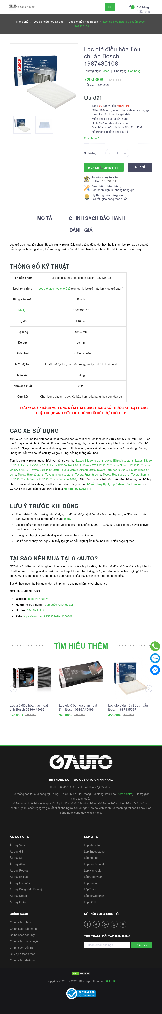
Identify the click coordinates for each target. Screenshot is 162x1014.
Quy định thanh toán (22, 954)
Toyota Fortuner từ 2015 (112, 470)
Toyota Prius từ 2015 (88, 474)
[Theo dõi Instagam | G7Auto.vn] (114, 924)
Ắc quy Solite (18, 902)
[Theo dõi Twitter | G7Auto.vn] (96, 924)
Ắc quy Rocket (19, 870)
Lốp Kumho (91, 858)
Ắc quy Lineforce (20, 883)
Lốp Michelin (92, 845)
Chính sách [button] (19, 914)
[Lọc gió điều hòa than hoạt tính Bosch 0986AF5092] (32, 678)
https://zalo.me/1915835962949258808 (48, 616)
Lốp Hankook (92, 870)
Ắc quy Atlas (17, 864)
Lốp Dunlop (91, 883)
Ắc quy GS (16, 851)
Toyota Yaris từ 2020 (63, 479)
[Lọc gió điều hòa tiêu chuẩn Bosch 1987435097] (130, 678)
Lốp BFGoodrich (94, 896)
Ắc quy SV (16, 858)
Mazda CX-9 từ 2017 (96, 465)
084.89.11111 (35, 610)
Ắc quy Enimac (19, 877)
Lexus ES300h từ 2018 (119, 460)
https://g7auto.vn (38, 599)
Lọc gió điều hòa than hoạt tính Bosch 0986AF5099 (78, 707)
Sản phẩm (144, 9)
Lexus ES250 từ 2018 (89, 460)
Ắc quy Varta (18, 845)
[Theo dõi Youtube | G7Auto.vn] (123, 924)
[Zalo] (155, 658)
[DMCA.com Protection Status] (81, 973)
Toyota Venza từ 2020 (35, 479)
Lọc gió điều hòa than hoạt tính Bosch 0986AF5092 (29, 707)
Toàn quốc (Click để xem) (59, 604)
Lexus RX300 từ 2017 (34, 465)
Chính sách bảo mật (22, 935)
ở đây (67, 519)
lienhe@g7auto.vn (100, 787)
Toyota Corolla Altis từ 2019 (77, 470)
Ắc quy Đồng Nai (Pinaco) (26, 889)
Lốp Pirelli (90, 902)
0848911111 (110, 181)
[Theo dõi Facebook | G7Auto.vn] (87, 924)
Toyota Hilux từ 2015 (31, 474)
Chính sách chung (21, 922)
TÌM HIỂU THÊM (81, 645)
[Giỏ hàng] (132, 7)
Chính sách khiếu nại (23, 960)
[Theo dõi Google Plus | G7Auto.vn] (105, 924)
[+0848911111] (155, 646)
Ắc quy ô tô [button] (19, 837)
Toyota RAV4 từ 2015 (116, 474)
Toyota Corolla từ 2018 (44, 470)
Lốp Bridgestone (94, 851)
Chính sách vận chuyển (24, 941)
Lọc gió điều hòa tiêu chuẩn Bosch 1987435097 (128, 707)
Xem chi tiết (125, 794)
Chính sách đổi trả (21, 947)
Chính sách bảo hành (23, 929)
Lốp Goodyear (93, 877)
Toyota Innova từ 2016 (59, 474)
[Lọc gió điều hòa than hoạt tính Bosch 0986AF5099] (81, 678)
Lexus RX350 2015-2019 (65, 465)
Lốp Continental (94, 864)
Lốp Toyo (90, 889)
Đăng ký (142, 945)
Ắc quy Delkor (18, 896)
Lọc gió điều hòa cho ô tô (54, 288)
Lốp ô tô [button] (91, 837)
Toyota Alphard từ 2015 (125, 465)
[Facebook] (155, 670)
